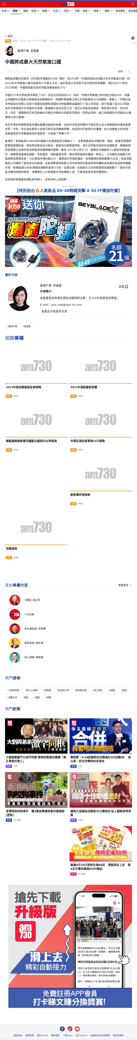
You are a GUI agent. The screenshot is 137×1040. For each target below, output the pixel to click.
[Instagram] (69, 1028)
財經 (8, 40)
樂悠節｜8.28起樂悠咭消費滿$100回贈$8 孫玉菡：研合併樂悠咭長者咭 (100, 759)
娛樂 (9, 766)
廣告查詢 (18, 1035)
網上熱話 (98, 690)
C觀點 (112, 690)
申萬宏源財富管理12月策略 (87, 441)
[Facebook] (62, 1028)
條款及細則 (118, 1035)
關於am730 (42, 1035)
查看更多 (123, 585)
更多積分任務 (86, 1019)
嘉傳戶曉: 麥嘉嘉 (51, 285)
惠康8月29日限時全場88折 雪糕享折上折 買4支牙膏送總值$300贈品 (100, 866)
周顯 (49, 697)
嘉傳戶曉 (12, 326)
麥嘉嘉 (27, 326)
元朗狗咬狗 (13, 690)
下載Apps (68, 1035)
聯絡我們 (55, 1035)
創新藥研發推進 (80, 494)
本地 (73, 766)
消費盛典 (11, 548)
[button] (4, 4)
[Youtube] (77, 1028)
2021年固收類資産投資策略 (23, 387)
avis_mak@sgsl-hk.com (66, 304)
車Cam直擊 (31, 690)
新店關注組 (81, 690)
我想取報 (29, 1035)
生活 (73, 874)
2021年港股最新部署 (83, 387)
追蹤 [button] (121, 286)
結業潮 (47, 690)
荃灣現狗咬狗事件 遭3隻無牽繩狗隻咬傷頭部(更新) (35, 813)
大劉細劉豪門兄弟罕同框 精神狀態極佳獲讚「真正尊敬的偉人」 (36, 759)
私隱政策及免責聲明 (100, 1035)
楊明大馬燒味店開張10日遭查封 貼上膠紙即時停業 (100, 813)
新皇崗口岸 (63, 690)
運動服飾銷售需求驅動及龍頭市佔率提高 (31, 441)
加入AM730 (81, 1035)
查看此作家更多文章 (54, 311)
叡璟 (124, 690)
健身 (26, 697)
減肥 (37, 697)
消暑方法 (12, 697)
